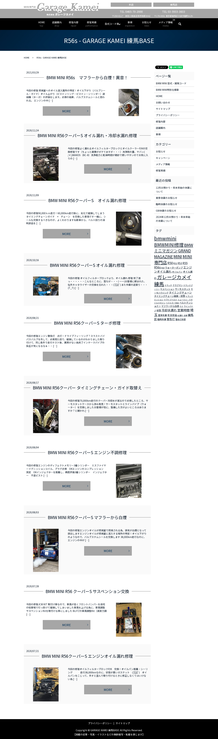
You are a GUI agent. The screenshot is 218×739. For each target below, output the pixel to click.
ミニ (181, 306)
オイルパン (177, 271)
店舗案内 (57, 24)
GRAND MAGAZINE (172, 253)
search (181, 24)
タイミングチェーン (180, 292)
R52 (175, 263)
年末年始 (172, 315)
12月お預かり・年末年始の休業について (174, 189)
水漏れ (180, 315)
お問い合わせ (163, 102)
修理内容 (73, 24)
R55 (185, 263)
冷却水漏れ (169, 310)
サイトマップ (163, 108)
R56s (157, 267)
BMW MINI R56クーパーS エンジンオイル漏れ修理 (87, 656)
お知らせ (146, 24)
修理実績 (91, 24)
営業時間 (183, 310)
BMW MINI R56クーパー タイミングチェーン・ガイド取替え (87, 388)
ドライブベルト (170, 299)
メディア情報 (166, 24)
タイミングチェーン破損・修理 (169, 296)
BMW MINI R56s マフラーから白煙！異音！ (87, 77)
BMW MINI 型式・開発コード (171, 83)
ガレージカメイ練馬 (172, 280)
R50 (170, 262)
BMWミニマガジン (173, 247)
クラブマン (178, 285)
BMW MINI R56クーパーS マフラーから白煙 (87, 517)
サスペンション (167, 289)
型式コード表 (112, 23)
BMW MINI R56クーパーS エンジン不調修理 (87, 452)
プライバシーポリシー (168, 115)
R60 (163, 268)
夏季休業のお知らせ (166, 198)
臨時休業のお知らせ (166, 204)
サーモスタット (182, 289)
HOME (41, 24)
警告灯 (171, 319)
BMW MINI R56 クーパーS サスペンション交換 (87, 591)
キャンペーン (163, 158)
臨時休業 (161, 319)
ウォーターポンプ (174, 267)
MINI (178, 256)
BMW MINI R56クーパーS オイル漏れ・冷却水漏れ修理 (87, 135)
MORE (66, 111)
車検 (130, 24)
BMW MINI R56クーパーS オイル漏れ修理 (87, 200)
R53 (180, 263)
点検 (185, 315)
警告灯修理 (180, 319)
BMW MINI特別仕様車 (167, 89)
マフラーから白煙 (170, 306)
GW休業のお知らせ (166, 210)
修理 (159, 310)
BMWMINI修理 (169, 245)
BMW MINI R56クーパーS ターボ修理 (87, 323)
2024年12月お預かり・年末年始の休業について (173, 218)
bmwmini (165, 238)
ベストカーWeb (172, 303)
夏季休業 (162, 315)
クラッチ (168, 285)
